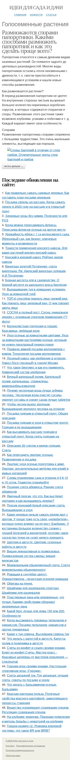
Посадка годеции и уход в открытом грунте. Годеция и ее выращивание (35, 424)
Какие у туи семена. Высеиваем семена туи (38, 634)
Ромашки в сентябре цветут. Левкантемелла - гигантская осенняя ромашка (35, 576)
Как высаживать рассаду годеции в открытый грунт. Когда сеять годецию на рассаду (30, 436)
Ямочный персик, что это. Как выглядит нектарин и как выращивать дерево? (32, 498)
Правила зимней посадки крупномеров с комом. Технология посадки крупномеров (33, 351)
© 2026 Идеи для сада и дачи (19, 740)
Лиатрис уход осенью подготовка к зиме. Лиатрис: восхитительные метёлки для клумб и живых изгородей (35, 468)
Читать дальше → (13, 166)
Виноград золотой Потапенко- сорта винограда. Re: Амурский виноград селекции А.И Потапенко (34, 271)
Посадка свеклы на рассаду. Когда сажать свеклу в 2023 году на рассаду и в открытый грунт (33, 206)
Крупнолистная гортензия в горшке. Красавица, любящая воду (30, 328)
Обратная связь (13, 755)
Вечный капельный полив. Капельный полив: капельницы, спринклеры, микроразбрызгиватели (31, 381)
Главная (20, 14)
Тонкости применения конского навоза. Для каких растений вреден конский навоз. (34, 250)
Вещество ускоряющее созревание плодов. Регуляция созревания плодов (35, 709)
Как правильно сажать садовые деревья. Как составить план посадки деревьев (35, 195)
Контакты (10, 745)
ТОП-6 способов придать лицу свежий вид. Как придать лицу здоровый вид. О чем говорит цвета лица (35, 303)
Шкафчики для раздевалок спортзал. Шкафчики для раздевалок (30, 590)
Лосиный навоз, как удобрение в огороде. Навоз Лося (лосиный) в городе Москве (34, 360)
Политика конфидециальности (20, 750)
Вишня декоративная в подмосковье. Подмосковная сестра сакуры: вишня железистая (31, 556)
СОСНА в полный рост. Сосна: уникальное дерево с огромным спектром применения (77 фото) (35, 317)
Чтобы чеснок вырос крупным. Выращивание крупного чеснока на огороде (33, 406)
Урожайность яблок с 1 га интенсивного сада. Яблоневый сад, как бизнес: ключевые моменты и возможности (36, 238)
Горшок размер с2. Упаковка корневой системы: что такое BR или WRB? (31, 728)
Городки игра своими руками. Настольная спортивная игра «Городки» (34, 668)
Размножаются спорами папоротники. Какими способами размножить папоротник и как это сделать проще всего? (30, 41)
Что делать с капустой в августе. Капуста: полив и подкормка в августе (34, 640)
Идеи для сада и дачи (36, 7)
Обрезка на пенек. (20, 583)
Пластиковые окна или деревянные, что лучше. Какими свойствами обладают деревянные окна (33, 602)
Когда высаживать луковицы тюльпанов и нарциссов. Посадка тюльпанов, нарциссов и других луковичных (34, 625)
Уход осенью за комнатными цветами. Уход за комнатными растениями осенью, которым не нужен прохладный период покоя (35, 340)
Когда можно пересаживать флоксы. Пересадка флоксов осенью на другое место (34, 227)
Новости (36, 14)
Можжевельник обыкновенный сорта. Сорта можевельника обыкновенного (36, 567)
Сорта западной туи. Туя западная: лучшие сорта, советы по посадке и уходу (35, 677)
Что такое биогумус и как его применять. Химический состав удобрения (33, 369)
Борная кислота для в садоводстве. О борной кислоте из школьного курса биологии (34, 282)
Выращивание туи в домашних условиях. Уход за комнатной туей (34, 291)
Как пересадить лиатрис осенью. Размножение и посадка (27, 456)
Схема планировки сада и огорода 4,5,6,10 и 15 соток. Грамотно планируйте (35, 479)
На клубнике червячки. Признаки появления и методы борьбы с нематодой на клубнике (36, 718)
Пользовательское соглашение (30, 745)
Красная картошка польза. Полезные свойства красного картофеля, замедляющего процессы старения (35, 698)
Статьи (51, 14)
